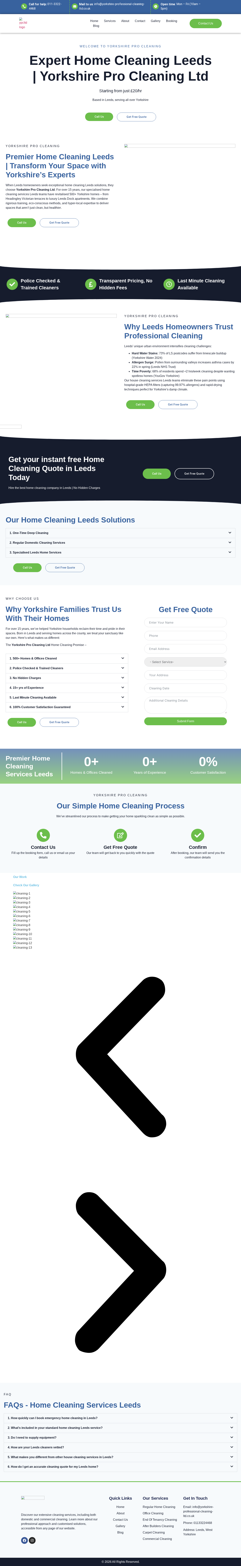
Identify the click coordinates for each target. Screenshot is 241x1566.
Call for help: (38, 4)
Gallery (155, 21)
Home (94, 21)
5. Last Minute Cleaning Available (33, 697)
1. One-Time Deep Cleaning (29, 533)
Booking (171, 21)
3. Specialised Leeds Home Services (35, 552)
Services (110, 21)
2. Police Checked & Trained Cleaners (36, 668)
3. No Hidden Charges (25, 678)
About (125, 21)
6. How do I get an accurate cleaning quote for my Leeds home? (53, 1466)
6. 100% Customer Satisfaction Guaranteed (40, 707)
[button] (120, 533)
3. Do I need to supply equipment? (32, 1437)
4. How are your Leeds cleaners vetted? (36, 1447)
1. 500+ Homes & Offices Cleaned (33, 658)
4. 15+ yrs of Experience (27, 687)
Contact (140, 21)
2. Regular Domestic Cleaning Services (37, 542)
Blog (96, 25)
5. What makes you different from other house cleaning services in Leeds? (60, 1457)
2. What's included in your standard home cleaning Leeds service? (55, 1427)
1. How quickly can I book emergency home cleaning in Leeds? (53, 1418)
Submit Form (185, 721)
